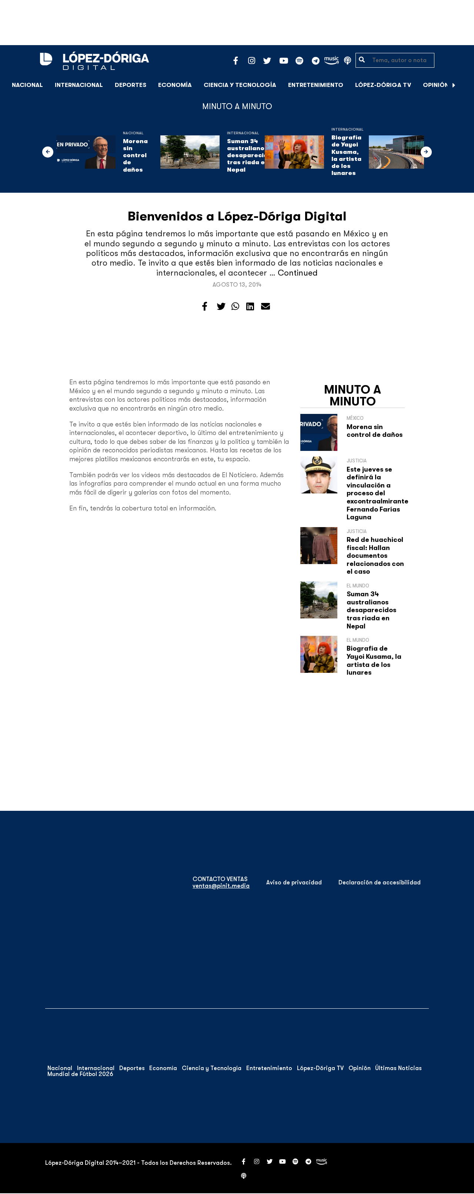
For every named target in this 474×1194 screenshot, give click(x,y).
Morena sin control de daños (135, 155)
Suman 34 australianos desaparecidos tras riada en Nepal (251, 155)
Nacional (27, 85)
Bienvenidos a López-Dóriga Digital (237, 216)
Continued (298, 272)
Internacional (79, 85)
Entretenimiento (315, 85)
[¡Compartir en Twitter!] (221, 306)
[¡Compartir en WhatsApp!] (235, 306)
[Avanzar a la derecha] (454, 85)
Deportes (130, 85)
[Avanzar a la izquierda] (47, 152)
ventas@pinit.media (221, 886)
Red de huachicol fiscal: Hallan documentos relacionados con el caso (375, 555)
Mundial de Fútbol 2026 (80, 1074)
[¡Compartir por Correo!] (265, 306)
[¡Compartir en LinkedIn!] (250, 306)
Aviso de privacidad (294, 883)
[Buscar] (464, 85)
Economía (175, 85)
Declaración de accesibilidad (379, 883)
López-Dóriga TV (383, 85)
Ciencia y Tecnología (240, 85)
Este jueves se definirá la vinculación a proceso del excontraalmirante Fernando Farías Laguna (377, 493)
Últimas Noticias (398, 1068)
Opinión (436, 85)
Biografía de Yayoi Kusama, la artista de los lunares (346, 155)
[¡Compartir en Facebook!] (204, 306)
